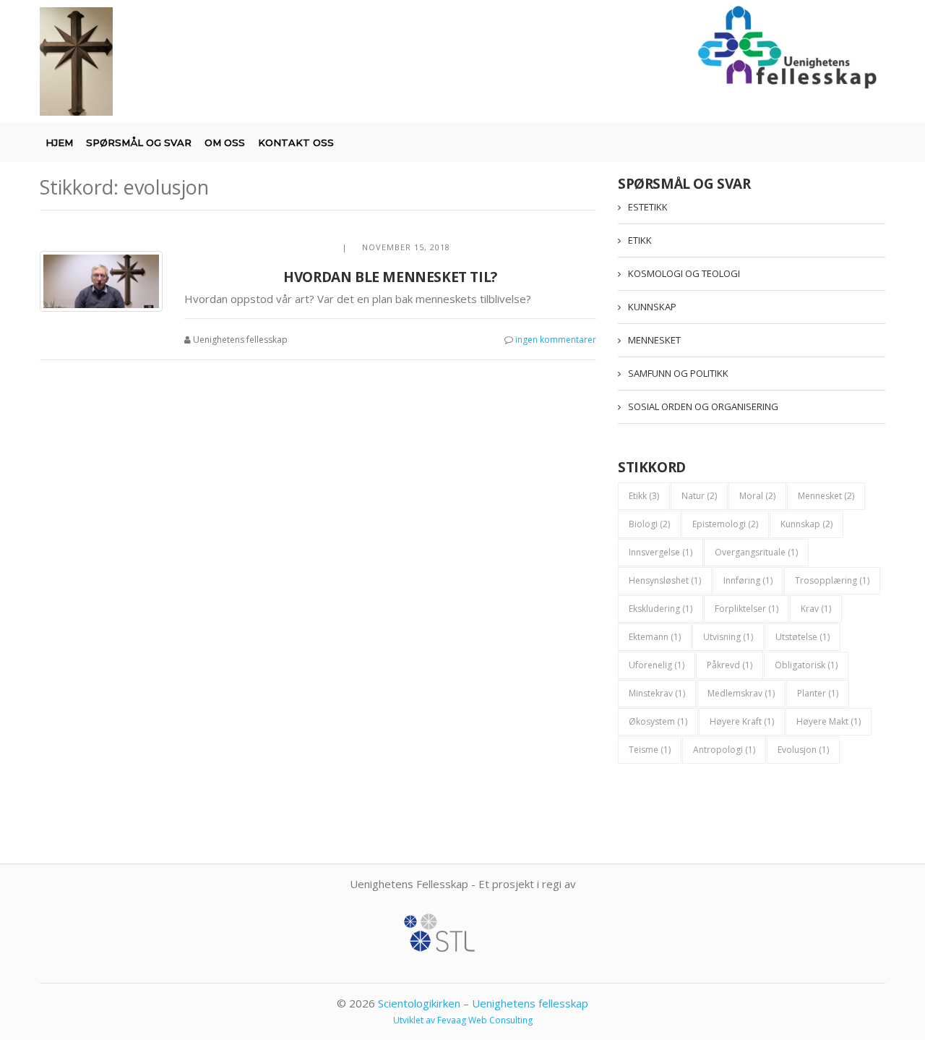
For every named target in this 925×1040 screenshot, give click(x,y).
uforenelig (656, 665)
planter (817, 693)
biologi (649, 524)
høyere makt (828, 721)
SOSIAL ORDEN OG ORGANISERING (703, 406)
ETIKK (640, 240)
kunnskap (806, 524)
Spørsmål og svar (139, 142)
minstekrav (657, 693)
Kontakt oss (296, 142)
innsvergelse (660, 552)
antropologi (724, 749)
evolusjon (803, 749)
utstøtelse (802, 637)
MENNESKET (654, 339)
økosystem (658, 721)
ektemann (655, 637)
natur (699, 496)
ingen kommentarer (555, 339)
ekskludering (660, 608)
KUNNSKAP (652, 306)
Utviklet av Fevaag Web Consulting (463, 1020)
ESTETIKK (648, 206)
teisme (650, 749)
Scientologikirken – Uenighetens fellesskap (483, 1003)
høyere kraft (742, 721)
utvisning (728, 637)
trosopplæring (832, 580)
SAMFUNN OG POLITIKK (678, 373)
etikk (644, 496)
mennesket (826, 496)
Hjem (59, 142)
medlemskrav (741, 693)
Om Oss (225, 142)
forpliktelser (746, 608)
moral (757, 496)
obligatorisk (806, 665)
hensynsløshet (665, 580)
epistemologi (725, 524)
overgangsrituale (756, 552)
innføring (748, 580)
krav (816, 608)
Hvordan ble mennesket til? (390, 277)
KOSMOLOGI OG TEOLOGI (684, 273)
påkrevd (729, 665)
